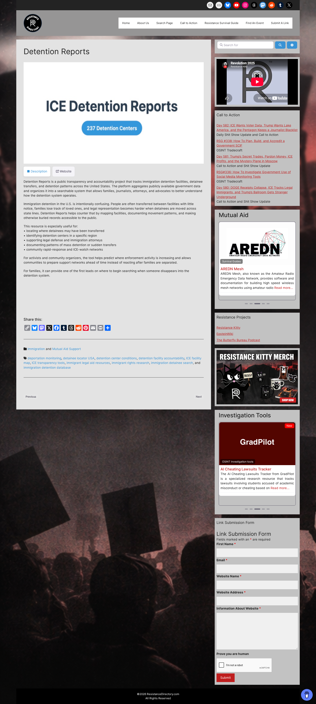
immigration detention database (47, 367)
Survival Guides (231, 261)
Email (222, 555)
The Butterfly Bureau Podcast (238, 340)
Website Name (229, 571)
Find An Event (255, 23)
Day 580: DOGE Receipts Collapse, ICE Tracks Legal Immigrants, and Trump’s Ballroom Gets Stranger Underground (255, 192)
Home (126, 23)
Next (199, 396)
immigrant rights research (130, 363)
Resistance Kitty (228, 327)
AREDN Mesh (232, 269)
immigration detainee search (172, 363)
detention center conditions (116, 358)
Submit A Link (280, 23)
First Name (226, 539)
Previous (31, 396)
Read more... (283, 288)
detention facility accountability (161, 358)
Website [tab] (66, 171)
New (289, 425)
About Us (143, 23)
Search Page (164, 23)
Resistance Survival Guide (221, 23)
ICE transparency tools (48, 363)
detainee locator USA (79, 358)
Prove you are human (233, 649)
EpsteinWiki (225, 334)
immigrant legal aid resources (88, 363)
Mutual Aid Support (66, 349)
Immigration (36, 349)
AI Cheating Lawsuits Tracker (246, 469)
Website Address (231, 587)
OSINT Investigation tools (237, 461)
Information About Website (239, 603)
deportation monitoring (44, 358)
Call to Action (188, 23)
